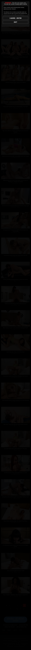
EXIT (15, 22)
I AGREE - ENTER (15, 18)
